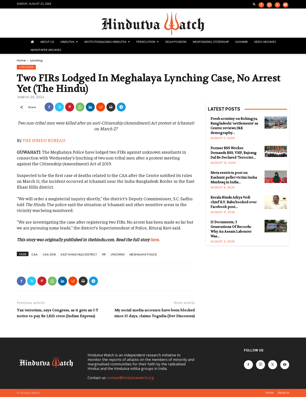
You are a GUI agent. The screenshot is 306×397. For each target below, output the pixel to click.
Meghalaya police (143, 254)
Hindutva (67, 42)
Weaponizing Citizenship (211, 42)
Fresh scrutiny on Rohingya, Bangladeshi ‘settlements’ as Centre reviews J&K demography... (234, 125)
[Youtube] (285, 5)
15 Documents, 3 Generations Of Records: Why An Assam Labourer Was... (231, 229)
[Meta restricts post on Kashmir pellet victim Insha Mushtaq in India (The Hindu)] (276, 176)
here (155, 239)
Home (21, 60)
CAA (34, 254)
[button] (254, 4)
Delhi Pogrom (175, 42)
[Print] (110, 107)
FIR (104, 254)
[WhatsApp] (79, 107)
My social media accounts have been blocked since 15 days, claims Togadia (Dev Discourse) (154, 313)
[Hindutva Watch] (153, 23)
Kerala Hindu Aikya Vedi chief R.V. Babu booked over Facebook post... (234, 202)
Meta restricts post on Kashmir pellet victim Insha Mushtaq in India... (234, 177)
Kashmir (241, 42)
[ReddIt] (100, 107)
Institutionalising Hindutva (105, 42)
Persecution (145, 42)
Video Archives (265, 42)
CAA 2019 (49, 254)
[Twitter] (277, 5)
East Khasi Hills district (79, 254)
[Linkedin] (90, 107)
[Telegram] (121, 107)
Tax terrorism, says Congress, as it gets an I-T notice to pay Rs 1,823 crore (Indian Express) (57, 313)
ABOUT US (47, 42)
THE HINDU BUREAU (44, 140)
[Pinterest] (69, 107)
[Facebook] (261, 5)
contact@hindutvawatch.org (130, 377)
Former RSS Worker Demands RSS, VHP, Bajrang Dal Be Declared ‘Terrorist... (234, 153)
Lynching (26, 67)
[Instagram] (269, 5)
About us (283, 393)
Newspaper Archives (46, 50)
